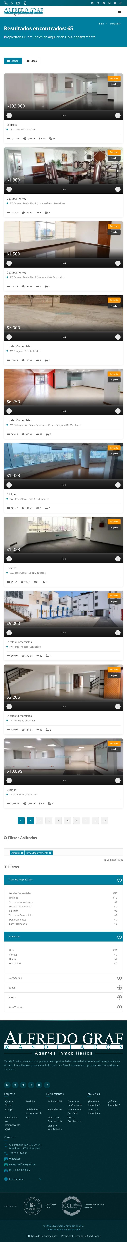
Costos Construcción (75, 1119)
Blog (27, 1117)
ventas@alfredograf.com (22, 1164)
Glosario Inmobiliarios (55, 1127)
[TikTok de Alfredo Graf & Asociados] (120, 3)
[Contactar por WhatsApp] (12, 3)
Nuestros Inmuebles (94, 1111)
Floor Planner (55, 1109)
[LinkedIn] (23, 1085)
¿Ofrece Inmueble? (114, 1103)
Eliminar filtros (114, 859)
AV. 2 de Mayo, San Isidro (23, 794)
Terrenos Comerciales (21, 915)
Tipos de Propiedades (21, 879)
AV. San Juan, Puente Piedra (24, 351)
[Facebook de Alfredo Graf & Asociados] (103, 3)
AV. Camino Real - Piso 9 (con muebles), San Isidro (37, 203)
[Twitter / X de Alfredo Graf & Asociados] (98, 3)
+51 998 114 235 (18, 1153)
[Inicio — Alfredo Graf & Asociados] (23, 12)
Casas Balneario (18, 923)
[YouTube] (39, 1085)
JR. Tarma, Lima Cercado (22, 129)
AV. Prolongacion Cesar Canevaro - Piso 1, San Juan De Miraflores (45, 425)
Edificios (11, 125)
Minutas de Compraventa (55, 1119)
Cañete (13, 954)
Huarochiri (15, 963)
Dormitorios (15, 977)
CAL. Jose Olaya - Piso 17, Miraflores (29, 499)
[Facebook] (7, 1085)
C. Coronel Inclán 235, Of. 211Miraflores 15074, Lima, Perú (25, 1146)
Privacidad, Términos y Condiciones (81, 1236)
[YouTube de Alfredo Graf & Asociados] (114, 3)
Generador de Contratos (75, 1103)
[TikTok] (47, 1085)
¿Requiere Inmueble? (94, 1103)
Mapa (33, 60)
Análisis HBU (55, 1101)
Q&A (7, 1129)
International (23, 1179)
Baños (12, 987)
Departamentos (16, 198)
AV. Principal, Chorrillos (22, 720)
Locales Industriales (20, 906)
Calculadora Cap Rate (74, 1111)
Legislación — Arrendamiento (33, 1111)
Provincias (14, 936)
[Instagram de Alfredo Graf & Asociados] (109, 3)
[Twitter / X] (15, 1085)
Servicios (30, 1101)
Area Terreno (16, 1007)
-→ (104, 820)
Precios (13, 997)
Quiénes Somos (10, 1103)
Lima (11, 950)
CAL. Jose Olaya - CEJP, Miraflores (27, 572)
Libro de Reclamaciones (41, 1236)
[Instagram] (31, 1085)
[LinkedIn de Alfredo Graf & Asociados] (92, 3)
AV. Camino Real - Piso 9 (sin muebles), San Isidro (36, 277)
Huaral (13, 959)
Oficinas (11, 494)
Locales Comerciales (19, 346)
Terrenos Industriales (21, 902)
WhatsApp (15, 1158)
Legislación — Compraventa (12, 1121)
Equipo (9, 1109)
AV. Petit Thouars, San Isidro (25, 646)
